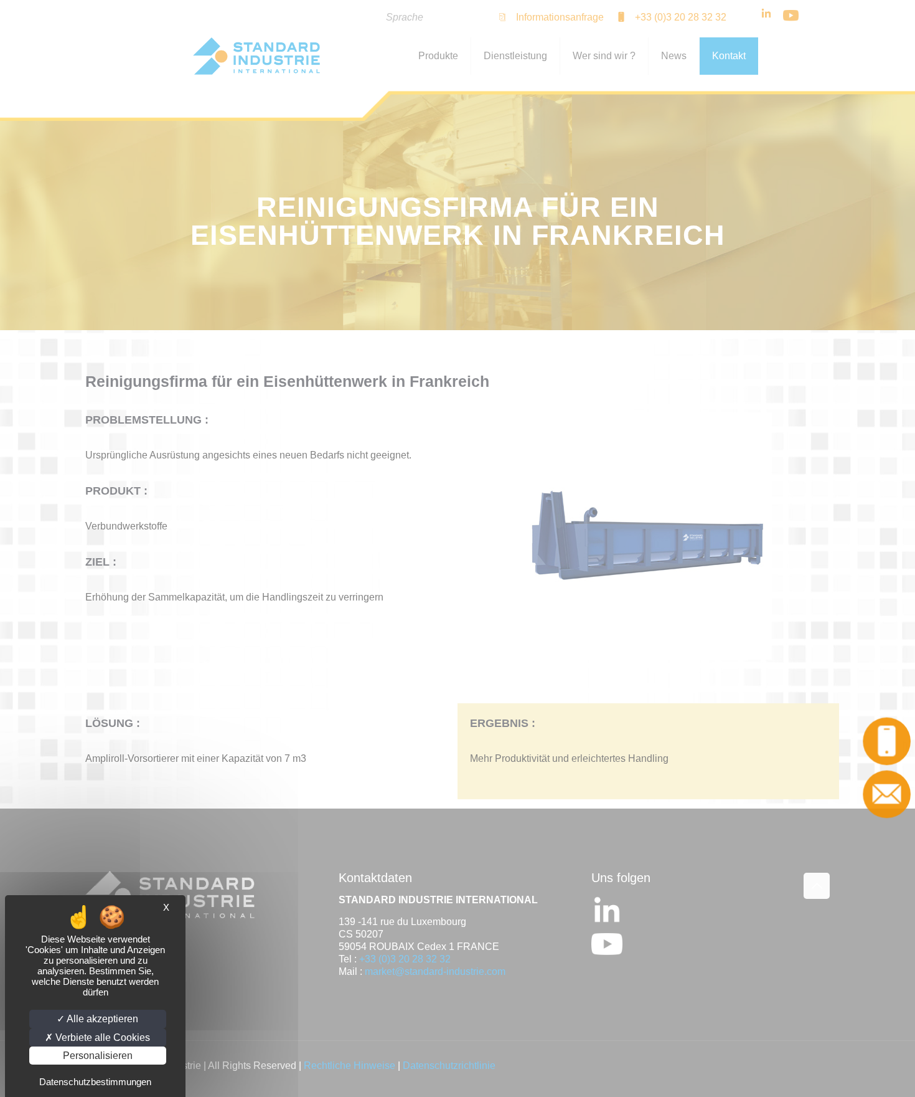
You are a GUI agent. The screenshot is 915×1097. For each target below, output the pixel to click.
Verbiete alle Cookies (101, 1037)
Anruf (888, 741)
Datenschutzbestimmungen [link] (95, 1081)
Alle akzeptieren (101, 1019)
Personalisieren (98, 1055)
